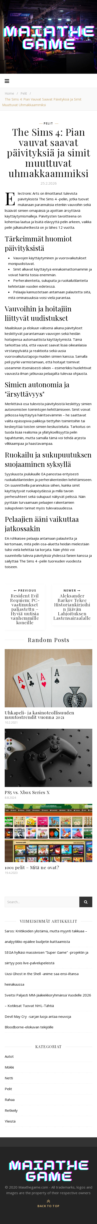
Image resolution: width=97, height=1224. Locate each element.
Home (9, 93)
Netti (9, 1078)
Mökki (9, 1067)
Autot (9, 1056)
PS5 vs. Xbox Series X (27, 792)
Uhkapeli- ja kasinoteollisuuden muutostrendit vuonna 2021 (39, 714)
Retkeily (11, 1110)
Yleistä (10, 1121)
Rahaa (10, 1099)
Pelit (23, 93)
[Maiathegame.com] (48, 36)
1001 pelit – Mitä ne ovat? (32, 867)
